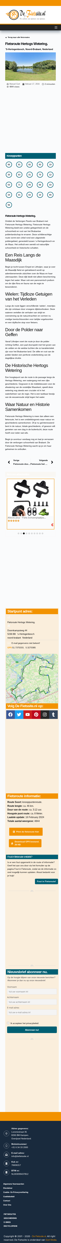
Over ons (7, 1205)
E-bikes (7, 1222)
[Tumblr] (53, 714)
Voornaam (12, 987)
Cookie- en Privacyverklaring (15, 1192)
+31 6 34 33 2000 (19, 1147)
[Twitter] (19, 714)
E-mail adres (13, 1007)
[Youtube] (27, 714)
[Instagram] (45, 714)
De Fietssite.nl (39, 1236)
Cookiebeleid (9, 1196)
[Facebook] (10, 714)
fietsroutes (10, 1214)
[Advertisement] (30, 120)
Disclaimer (7, 1188)
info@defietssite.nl (20, 1156)
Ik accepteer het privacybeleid (24, 1023)
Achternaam (13, 997)
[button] (18, 533)
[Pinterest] (36, 714)
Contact (6, 1201)
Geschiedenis (10, 1218)
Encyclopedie (10, 1226)
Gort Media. (51, 1240)
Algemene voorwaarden (13, 1184)
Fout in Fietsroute (22, 869)
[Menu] (56, 27)
